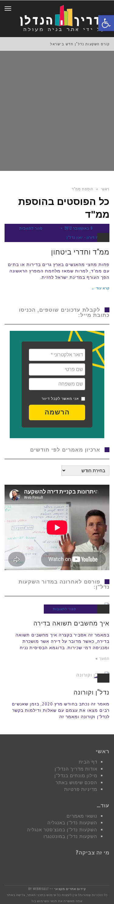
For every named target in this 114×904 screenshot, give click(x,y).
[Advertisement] (57, 111)
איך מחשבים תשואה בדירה (71, 622)
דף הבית (88, 762)
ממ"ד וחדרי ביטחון (80, 251)
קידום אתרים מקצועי (70, 888)
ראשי (105, 188)
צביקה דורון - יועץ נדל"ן (86, 237)
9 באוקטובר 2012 (78, 228)
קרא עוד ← (100, 288)
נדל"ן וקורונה (91, 691)
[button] (57, 412)
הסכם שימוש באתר (76, 782)
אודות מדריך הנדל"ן (76, 769)
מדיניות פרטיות (80, 789)
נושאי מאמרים (82, 816)
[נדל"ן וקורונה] (57, 675)
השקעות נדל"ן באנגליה (72, 823)
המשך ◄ (102, 658)
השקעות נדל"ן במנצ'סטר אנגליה (62, 830)
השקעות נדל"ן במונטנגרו (70, 836)
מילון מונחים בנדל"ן (75, 775)
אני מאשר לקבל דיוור (60, 399)
